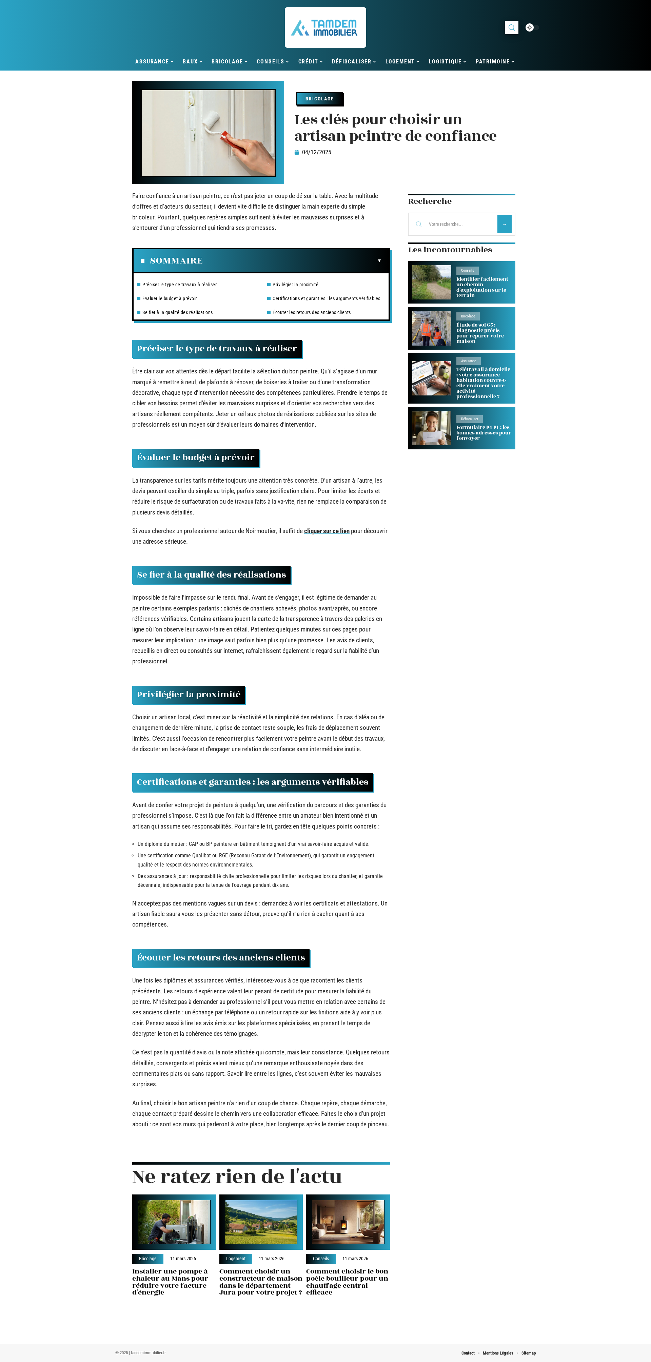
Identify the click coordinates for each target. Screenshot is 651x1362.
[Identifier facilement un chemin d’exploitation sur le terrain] (431, 282)
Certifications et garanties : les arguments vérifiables (326, 298)
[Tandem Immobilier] (325, 27)
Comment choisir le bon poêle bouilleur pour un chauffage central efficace (347, 1282)
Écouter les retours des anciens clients (312, 312)
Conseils (321, 1259)
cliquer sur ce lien (327, 531)
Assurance (468, 361)
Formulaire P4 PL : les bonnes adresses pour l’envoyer (483, 433)
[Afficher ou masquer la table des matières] (292, 261)
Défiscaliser (469, 419)
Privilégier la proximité (295, 284)
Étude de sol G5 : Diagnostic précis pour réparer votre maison (480, 333)
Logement (235, 1259)
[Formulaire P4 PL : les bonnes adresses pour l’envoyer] (431, 428)
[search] (511, 27)
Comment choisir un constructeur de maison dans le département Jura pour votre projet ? (260, 1282)
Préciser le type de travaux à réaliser (179, 284)
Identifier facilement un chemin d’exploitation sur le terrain (482, 287)
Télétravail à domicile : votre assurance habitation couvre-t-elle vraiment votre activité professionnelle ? (483, 383)
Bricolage (319, 98)
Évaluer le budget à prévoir (169, 298)
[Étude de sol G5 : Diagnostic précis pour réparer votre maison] (431, 328)
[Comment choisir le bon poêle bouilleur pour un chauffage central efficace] (348, 1222)
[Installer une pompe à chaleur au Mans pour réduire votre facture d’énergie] (174, 1222)
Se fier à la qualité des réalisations (177, 312)
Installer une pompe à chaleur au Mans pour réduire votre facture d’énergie (170, 1282)
